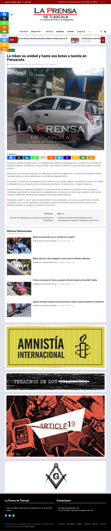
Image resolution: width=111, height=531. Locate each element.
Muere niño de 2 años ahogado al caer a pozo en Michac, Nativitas (61, 258)
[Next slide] (104, 2)
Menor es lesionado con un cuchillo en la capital (53, 237)
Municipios (35, 32)
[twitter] (11, 14)
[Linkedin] (27, 158)
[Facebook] (11, 158)
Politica (49, 32)
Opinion (70, 32)
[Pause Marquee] (103, 40)
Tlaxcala (81, 32)
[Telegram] (59, 158)
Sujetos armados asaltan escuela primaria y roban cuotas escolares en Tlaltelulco (68, 302)
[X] (19, 158)
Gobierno (60, 32)
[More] (91, 158)
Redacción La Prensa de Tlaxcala (19, 64)
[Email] (83, 158)
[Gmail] (43, 158)
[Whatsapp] (35, 158)
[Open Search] (101, 31)
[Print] (51, 158)
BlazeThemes (29, 526)
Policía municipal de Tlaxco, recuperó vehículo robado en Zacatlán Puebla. (65, 280)
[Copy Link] (75, 158)
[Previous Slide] (101, 2)
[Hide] (1, 53)
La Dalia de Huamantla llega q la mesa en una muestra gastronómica (79, 2)
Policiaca (24, 32)
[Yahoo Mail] (67, 158)
